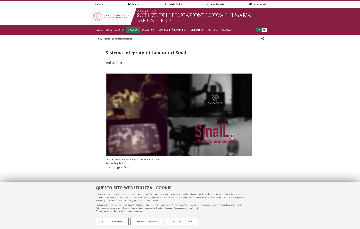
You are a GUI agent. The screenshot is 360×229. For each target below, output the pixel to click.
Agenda (226, 29)
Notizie (212, 29)
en (264, 30)
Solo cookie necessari (112, 221)
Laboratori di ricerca (122, 38)
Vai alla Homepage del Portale (111, 16)
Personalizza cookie (147, 221)
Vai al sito (114, 63)
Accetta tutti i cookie (181, 221)
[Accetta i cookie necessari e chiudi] (355, 186)
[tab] (259, 30)
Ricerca (133, 29)
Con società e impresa (172, 29)
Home (98, 29)
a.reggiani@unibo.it (123, 167)
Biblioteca (197, 29)
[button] (262, 38)
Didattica (148, 29)
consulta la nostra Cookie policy (131, 211)
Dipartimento (115, 29)
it (259, 30)
